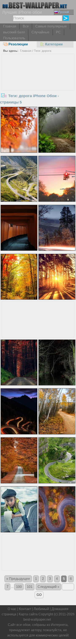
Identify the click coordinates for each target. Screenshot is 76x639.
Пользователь (14, 38)
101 (30, 587)
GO (39, 595)
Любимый (41, 609)
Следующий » (48, 587)
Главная (9, 26)
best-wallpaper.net (37, 619)
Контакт (25, 609)
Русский (63, 12)
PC (58, 32)
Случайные (40, 32)
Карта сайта (28, 614)
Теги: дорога (42, 50)
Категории (54, 44)
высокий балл (14, 32)
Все (26, 26)
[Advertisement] (38, 85)
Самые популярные (51, 26)
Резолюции (18, 44)
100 (19, 587)
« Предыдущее (18, 579)
